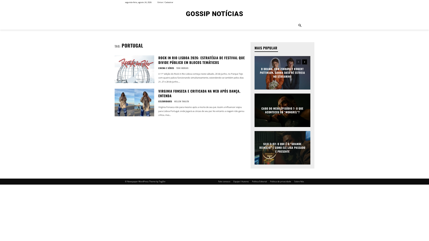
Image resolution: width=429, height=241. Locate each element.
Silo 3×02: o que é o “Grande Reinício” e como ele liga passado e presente (282, 147)
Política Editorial (259, 181)
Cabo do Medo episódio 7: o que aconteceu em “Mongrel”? (282, 110)
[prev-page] (298, 61)
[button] (300, 26)
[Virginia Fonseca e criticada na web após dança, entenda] (134, 102)
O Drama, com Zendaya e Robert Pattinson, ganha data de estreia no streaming (282, 72)
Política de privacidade (280, 181)
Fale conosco (224, 181)
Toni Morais (182, 68)
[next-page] (304, 61)
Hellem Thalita (181, 101)
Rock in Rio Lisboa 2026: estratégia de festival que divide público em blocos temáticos (201, 60)
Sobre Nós (299, 181)
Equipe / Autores (241, 181)
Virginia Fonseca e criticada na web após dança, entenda (199, 93)
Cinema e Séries (166, 68)
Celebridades (165, 101)
